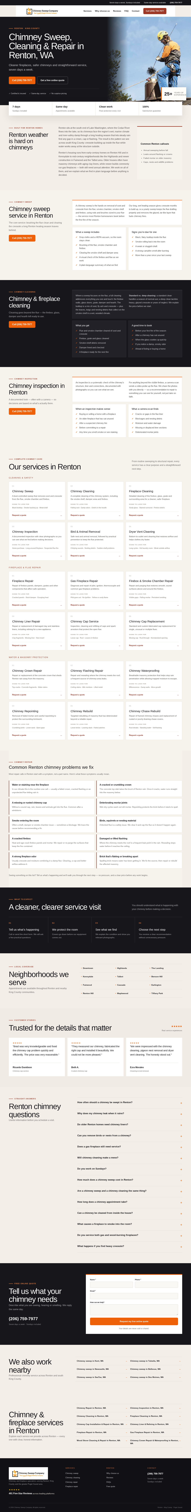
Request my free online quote (134, 1321)
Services (87, 11)
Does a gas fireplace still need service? (129, 1147)
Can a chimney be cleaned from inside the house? (129, 1214)
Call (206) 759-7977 (155, 11)
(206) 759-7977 (176, 3)
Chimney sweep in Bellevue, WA (155, 1369)
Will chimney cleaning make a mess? (129, 1158)
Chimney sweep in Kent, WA (102, 1361)
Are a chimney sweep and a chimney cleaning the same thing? (129, 1191)
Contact (135, 11)
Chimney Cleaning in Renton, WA (102, 1416)
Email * (93, 1291)
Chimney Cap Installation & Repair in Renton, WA (102, 1424)
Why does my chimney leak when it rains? (129, 1114)
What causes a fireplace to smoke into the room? (129, 1225)
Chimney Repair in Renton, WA (102, 1408)
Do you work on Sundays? (129, 1169)
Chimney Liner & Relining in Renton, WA (155, 1424)
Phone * (138, 1280)
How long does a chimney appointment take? (129, 1203)
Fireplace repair (71, 1486)
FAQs (108, 1482)
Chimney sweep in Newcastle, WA (102, 1369)
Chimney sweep (71, 1473)
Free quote (110, 1486)
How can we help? (97, 1302)
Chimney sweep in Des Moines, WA (155, 1377)
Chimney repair (71, 1482)
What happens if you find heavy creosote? (129, 1247)
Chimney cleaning (72, 1478)
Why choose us (102, 11)
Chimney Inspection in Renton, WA (155, 1408)
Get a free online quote (52, 80)
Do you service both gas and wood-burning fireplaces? (129, 1236)
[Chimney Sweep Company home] (43, 11)
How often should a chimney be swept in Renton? (129, 1103)
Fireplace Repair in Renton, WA (102, 1432)
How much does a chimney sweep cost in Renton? (129, 1180)
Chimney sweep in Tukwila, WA (155, 1361)
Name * (93, 1280)
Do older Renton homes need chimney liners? (129, 1125)
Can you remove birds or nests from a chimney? (129, 1136)
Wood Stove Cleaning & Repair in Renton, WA (102, 1440)
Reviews (117, 11)
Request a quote (37, 515)
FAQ (126, 11)
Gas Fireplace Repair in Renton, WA (155, 1432)
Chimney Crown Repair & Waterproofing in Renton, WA (155, 1442)
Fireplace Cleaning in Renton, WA (155, 1416)
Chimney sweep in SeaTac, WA (102, 1377)
